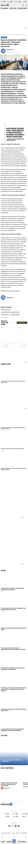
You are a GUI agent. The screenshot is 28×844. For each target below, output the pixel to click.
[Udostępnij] (26, 837)
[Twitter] (12, 826)
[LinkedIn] (15, 826)
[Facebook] (9, 826)
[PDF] (9, 302)
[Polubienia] (2, 837)
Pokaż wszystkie (5, 317)
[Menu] (26, 5)
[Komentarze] (14, 837)
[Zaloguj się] (23, 5)
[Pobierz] (19, 52)
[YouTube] (18, 826)
